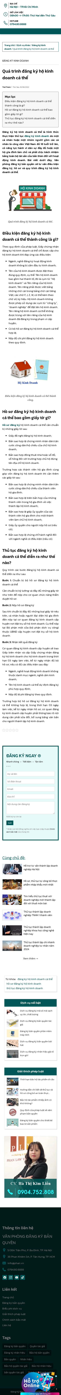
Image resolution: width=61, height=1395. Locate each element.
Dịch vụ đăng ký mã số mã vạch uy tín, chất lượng (36, 1012)
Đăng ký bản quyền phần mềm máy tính (36, 1033)
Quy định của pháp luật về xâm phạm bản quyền (36, 1111)
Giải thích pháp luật (13, 1314)
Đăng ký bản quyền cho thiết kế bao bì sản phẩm (36, 1122)
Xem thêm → (30, 958)
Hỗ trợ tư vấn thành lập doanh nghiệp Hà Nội (41, 867)
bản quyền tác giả (14, 1372)
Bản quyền (10, 1359)
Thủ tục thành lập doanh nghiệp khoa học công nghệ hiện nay (39, 930)
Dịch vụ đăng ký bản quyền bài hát (36, 1043)
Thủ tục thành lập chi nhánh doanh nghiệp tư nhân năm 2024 (39, 945)
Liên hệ (6, 1325)
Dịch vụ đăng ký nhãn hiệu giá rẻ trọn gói (37, 1053)
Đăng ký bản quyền (13, 1303)
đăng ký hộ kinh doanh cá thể (35, 979)
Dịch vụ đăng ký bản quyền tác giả (36, 1022)
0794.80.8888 (18, 24)
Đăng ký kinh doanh (15, 61)
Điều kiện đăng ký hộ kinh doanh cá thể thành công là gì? (28, 103)
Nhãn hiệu (26, 1359)
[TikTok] (22, 1277)
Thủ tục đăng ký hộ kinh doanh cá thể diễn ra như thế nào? (30, 120)
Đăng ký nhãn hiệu (14, 1353)
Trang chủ (8, 1297)
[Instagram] (10, 1277)
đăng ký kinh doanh (36, 136)
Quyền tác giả (37, 1346)
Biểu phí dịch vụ (12, 1308)
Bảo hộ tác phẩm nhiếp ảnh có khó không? (36, 1101)
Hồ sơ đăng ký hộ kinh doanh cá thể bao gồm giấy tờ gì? (29, 112)
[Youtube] (16, 1277)
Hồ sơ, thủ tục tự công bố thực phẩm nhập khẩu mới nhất (40, 882)
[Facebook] (4, 1277)
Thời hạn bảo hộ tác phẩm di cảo (37, 1079)
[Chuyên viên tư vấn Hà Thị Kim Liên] (30, 1167)
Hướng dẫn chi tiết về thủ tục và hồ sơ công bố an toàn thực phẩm (36, 1091)
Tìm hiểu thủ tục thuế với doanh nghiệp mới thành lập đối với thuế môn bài (39, 899)
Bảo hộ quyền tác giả (15, 1366)
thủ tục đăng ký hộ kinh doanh (25, 988)
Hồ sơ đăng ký (11, 425)
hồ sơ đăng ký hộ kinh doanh (24, 984)
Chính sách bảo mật (14, 1320)
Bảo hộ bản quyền (39, 1353)
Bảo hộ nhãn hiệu (41, 1366)
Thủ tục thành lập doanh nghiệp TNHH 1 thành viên (38, 913)
